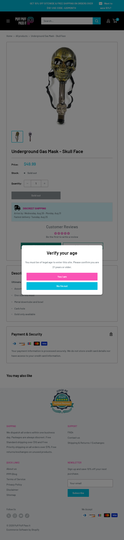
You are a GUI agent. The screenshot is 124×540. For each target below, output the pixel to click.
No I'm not (62, 285)
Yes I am (62, 276)
